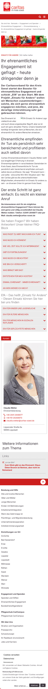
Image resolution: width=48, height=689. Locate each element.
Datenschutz (8, 658)
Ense (3, 544)
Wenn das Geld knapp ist (12, 514)
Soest (3, 572)
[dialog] (24, 676)
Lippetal (4, 556)
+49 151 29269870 (14, 418)
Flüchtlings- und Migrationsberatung (16, 518)
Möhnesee (5, 564)
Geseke (4, 552)
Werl (3, 584)
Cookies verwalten (11, 655)
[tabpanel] (24, 42)
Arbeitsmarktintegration (11, 510)
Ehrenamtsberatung (31, 26)
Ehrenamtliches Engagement (11, 26)
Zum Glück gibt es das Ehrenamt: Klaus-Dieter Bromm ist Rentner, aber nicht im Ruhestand (21, 467)
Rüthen (4, 568)
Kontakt (6, 338)
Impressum (8, 662)
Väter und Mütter (8, 498)
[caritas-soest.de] (24, 7)
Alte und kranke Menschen (12, 494)
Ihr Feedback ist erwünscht (12, 638)
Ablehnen (34, 685)
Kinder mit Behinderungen (12, 506)
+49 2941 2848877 (14, 415)
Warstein (5, 576)
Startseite (14, 23)
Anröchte (5, 536)
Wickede (5, 588)
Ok (43, 685)
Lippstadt (5, 560)
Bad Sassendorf (8, 540)
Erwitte (4, 548)
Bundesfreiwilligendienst (11, 606)
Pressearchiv (6, 630)
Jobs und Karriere (9, 642)
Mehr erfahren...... (21, 686)
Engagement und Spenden (29, 23)
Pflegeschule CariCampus (12, 616)
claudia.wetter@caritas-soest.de (20, 420)
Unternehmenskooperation (12, 522)
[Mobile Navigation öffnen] (44, 17)
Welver (4, 580)
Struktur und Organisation (12, 626)
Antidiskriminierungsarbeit (12, 526)
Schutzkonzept (7, 634)
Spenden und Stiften (10, 598)
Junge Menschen (8, 502)
